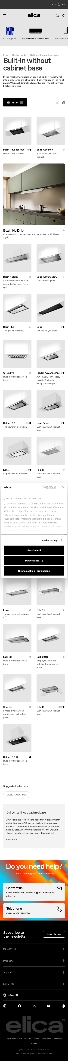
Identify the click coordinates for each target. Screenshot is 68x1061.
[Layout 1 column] (57, 102)
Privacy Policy (46, 1039)
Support (7, 972)
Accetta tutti (34, 550)
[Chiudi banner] (63, 487)
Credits (34, 1043)
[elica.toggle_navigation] (4, 15)
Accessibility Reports (31, 1039)
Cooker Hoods (19, 55)
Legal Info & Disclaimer (14, 1039)
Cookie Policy (57, 1039)
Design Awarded (16, 794)
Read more (11, 839)
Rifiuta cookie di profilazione (34, 571)
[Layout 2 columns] (63, 102)
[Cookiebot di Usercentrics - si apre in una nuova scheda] (42, 487)
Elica (5, 55)
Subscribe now (54, 934)
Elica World (9, 949)
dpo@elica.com (46, 1053)
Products (8, 960)
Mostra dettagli (49, 540)
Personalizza (32, 560)
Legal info (8, 984)
